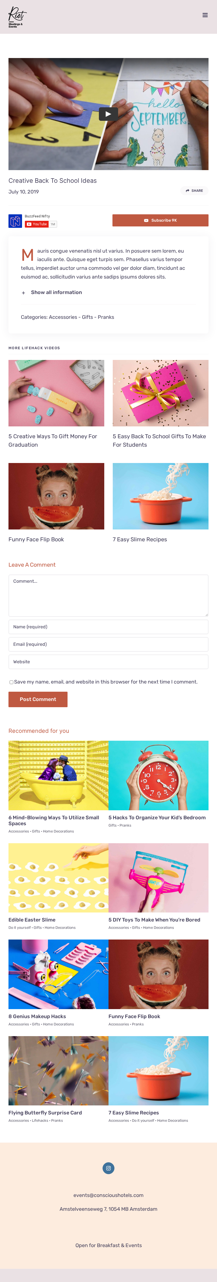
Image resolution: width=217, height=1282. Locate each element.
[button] (108, 293)
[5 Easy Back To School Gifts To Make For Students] (161, 393)
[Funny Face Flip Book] (56, 496)
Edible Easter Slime (31, 920)
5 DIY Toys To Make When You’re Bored (154, 920)
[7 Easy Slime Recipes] (161, 496)
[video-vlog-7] (58, 1039)
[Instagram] (108, 1168)
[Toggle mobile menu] (206, 15)
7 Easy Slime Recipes (140, 539)
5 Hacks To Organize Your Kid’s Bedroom (157, 817)
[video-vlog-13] (158, 743)
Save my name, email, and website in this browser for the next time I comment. (106, 682)
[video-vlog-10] (158, 846)
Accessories (63, 317)
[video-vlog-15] (58, 743)
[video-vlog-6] (158, 1039)
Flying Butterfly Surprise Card (45, 1113)
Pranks (106, 317)
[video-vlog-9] (58, 942)
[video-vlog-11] (58, 846)
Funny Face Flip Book (36, 539)
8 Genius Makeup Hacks (37, 1016)
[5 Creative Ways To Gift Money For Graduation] (56, 393)
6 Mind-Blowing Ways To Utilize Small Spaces (53, 820)
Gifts (87, 317)
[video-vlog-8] (158, 942)
